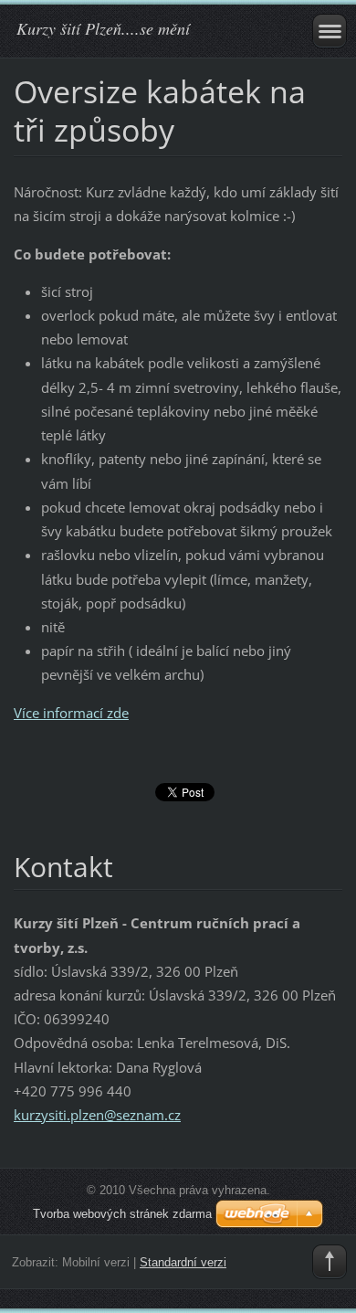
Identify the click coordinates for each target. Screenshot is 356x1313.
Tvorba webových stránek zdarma (122, 1214)
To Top (329, 1261)
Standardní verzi (183, 1262)
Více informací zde (71, 713)
